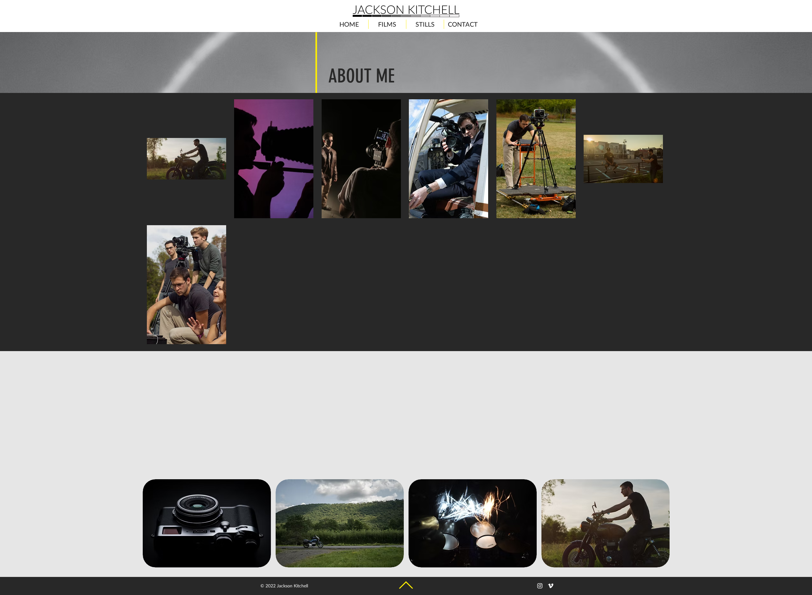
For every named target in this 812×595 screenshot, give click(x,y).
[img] (207, 523)
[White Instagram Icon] (539, 585)
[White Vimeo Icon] (550, 585)
